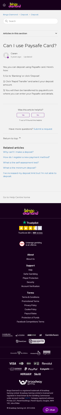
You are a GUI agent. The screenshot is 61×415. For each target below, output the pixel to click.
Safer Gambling (31, 274)
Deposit (24, 14)
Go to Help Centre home (16, 197)
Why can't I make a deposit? (18, 152)
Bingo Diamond (10, 14)
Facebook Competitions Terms (30, 322)
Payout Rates (31, 313)
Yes (23, 115)
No (38, 115)
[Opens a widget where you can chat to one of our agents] (50, 410)
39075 (27, 398)
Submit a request (43, 129)
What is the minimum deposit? (19, 167)
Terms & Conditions (30, 297)
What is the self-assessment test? (21, 162)
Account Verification (30, 286)
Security (30, 282)
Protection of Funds (30, 317)
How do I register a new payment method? (26, 157)
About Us (30, 259)
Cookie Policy (30, 309)
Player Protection (30, 278)
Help (30, 270)
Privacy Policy (30, 305)
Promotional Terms (30, 301)
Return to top (10, 138)
